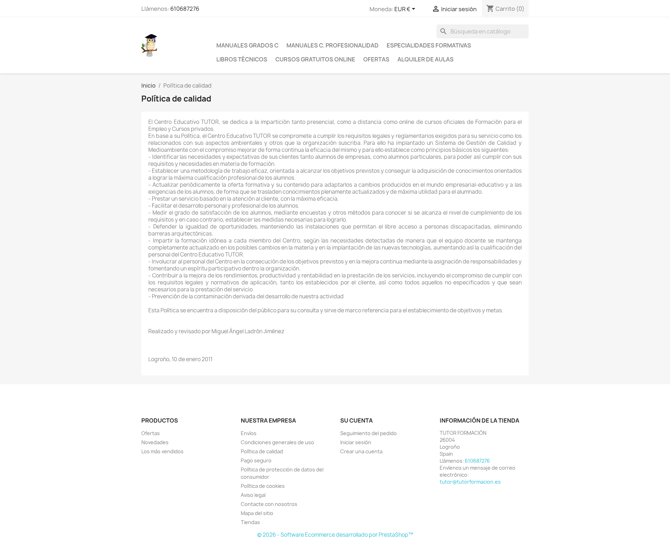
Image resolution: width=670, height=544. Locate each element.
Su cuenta (356, 420)
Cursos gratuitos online (315, 59)
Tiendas (250, 522)
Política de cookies (263, 486)
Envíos (248, 433)
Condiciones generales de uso (277, 442)
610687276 (184, 9)
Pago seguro (256, 460)
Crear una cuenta (361, 451)
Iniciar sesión (355, 442)
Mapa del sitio (257, 513)
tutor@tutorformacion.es (470, 481)
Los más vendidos (162, 451)
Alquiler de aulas (425, 59)
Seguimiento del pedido (368, 433)
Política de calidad (262, 451)
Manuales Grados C (247, 45)
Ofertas (376, 59)
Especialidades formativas (429, 45)
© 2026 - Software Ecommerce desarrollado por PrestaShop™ (335, 534)
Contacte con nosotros (269, 504)
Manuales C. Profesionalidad (332, 45)
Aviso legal (253, 495)
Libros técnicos (241, 59)
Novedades (155, 442)
